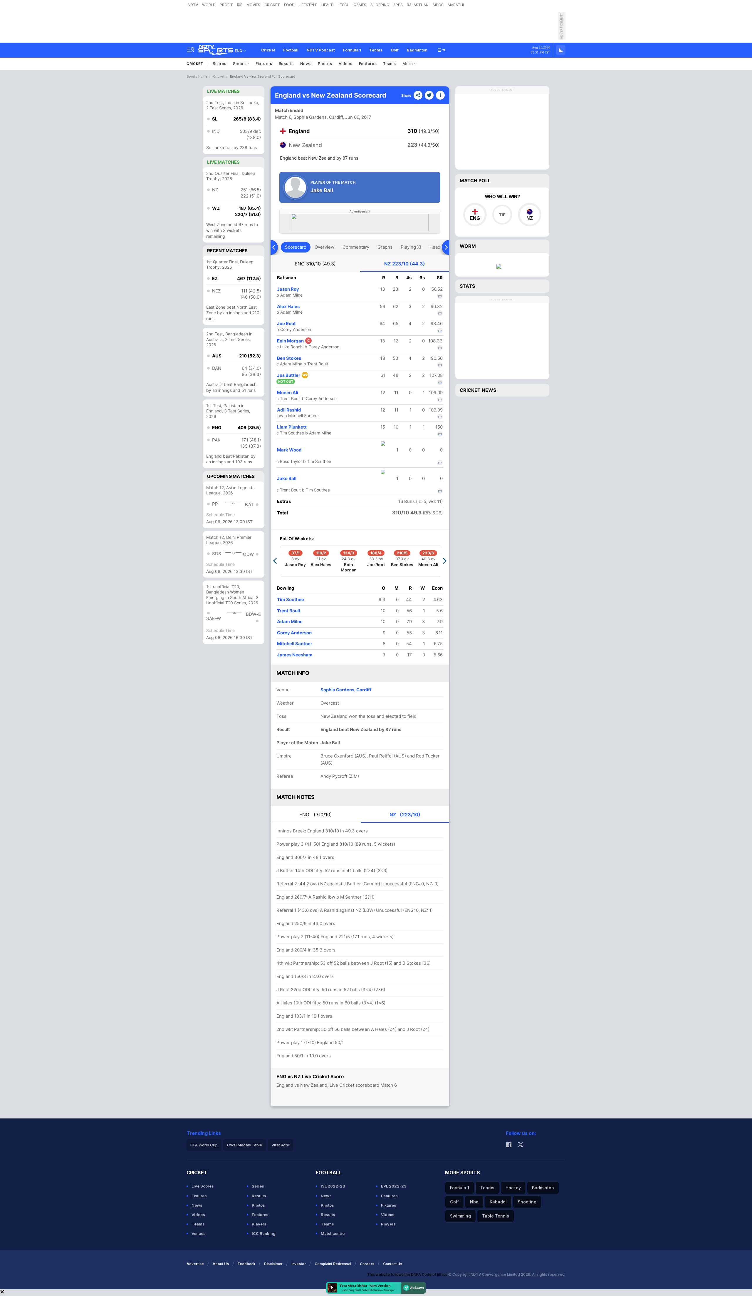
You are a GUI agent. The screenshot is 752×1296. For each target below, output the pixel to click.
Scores (219, 63)
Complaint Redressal (333, 1264)
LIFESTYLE (308, 5)
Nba (474, 1201)
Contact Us (392, 1264)
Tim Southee (290, 599)
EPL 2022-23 (394, 1186)
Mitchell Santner (294, 643)
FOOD (289, 5)
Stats (467, 286)
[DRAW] (502, 214)
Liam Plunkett (292, 427)
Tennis (375, 50)
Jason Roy (288, 289)
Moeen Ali (287, 392)
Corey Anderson (294, 633)
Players (259, 1224)
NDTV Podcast (321, 50)
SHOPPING (379, 5)
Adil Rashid (289, 410)
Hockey (513, 1187)
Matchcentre (333, 1233)
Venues (199, 1233)
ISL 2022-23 (333, 1186)
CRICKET (272, 5)
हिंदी (239, 5)
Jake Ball (286, 478)
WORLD (209, 5)
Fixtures (264, 63)
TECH (345, 5)
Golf (395, 50)
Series (240, 63)
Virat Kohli (280, 1145)
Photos (325, 63)
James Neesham (295, 655)
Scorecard (295, 247)
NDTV (193, 5)
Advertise (195, 1264)
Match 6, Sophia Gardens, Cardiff (309, 117)
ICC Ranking (264, 1233)
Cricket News (478, 390)
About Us (221, 1264)
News (306, 63)
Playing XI (411, 247)
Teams (389, 63)
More (408, 63)
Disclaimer (273, 1264)
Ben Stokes (289, 358)
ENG (315, 264)
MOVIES (253, 5)
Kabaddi (498, 1201)
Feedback (246, 1264)
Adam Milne (290, 621)
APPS (398, 5)
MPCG (438, 5)
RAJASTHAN (418, 5)
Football (290, 50)
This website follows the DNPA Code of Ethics (407, 1274)
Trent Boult (289, 610)
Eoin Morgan (293, 341)
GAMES (360, 5)
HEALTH (328, 5)
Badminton (417, 50)
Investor (298, 1264)
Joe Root (286, 323)
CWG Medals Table (244, 1145)
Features (368, 63)
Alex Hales (288, 306)
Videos (345, 63)
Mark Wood (289, 450)
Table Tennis (495, 1215)
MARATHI (456, 5)
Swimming (460, 1215)
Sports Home (197, 76)
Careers (367, 1264)
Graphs (384, 247)
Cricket (268, 50)
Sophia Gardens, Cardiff (346, 690)
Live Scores (203, 1186)
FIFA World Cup (204, 1145)
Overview (324, 247)
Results (286, 63)
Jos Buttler (292, 375)
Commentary (356, 247)
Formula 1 (352, 50)
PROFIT (226, 5)
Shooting (527, 1201)
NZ (404, 264)
